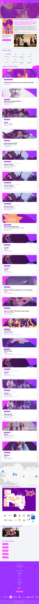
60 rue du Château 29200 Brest (19, 566)
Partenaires (19, 576)
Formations (19, 584)
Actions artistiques (19, 572)
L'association (19, 574)
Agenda (19, 580)
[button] (23, 476)
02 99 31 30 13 (19, 567)
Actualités (19, 575)
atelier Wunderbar (23, 602)
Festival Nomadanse (19, 582)
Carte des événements (19, 581)
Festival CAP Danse (19, 583)
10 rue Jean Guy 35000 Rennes (19, 565)
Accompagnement (19, 573)
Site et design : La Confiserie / (17, 602)
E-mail (19, 568)
